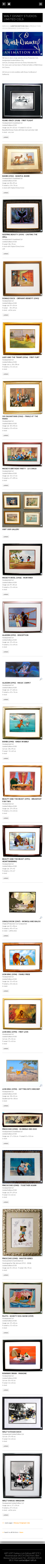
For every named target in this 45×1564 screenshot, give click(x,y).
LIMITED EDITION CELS (19, 26)
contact (5, 137)
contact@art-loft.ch (27, 1560)
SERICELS (5, 26)
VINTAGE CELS (23, 28)
